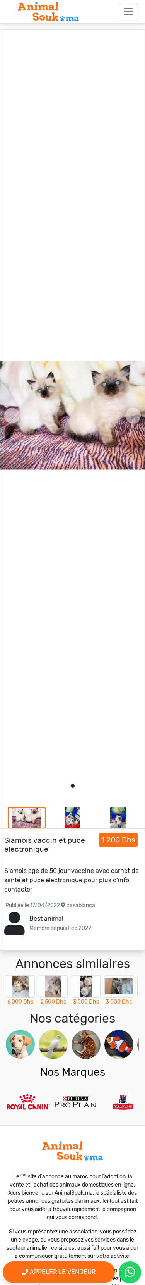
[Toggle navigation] (128, 11)
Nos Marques (72, 1072)
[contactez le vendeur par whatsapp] (130, 1272)
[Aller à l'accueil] (48, 11)
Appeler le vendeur (62, 1272)
